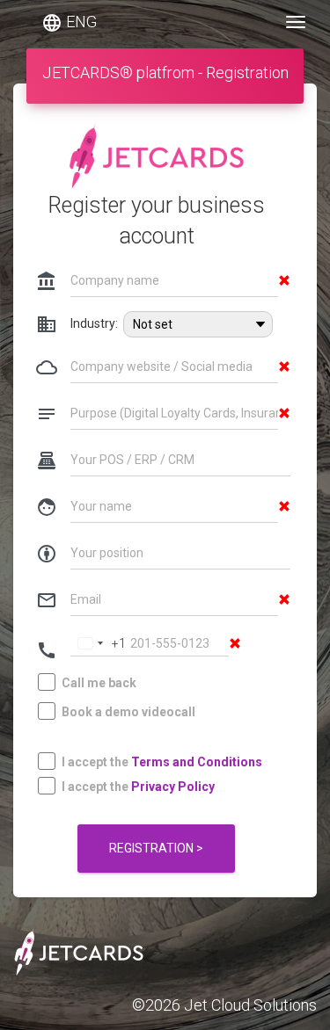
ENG (69, 22)
